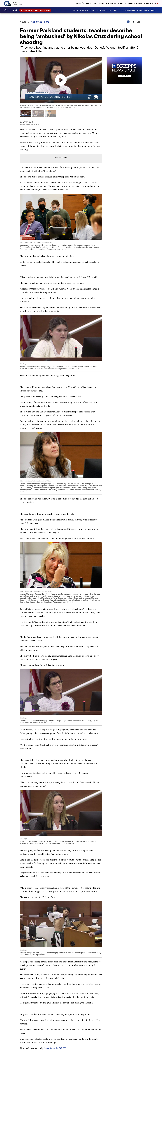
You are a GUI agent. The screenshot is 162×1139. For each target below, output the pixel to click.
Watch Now (150, 3)
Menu (79, 3)
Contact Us (94, 10)
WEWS (9, 10)
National (99, 3)
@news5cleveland (16, 10)
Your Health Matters (127, 10)
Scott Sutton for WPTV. (55, 1048)
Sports (122, 3)
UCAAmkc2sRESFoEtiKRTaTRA (13, 10)
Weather (111, 3)
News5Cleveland (6, 10)
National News (40, 22)
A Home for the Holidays (109, 10)
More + (153, 10)
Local (89, 3)
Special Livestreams (80, 10)
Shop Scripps (134, 3)
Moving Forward (143, 10)
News (23, 22)
